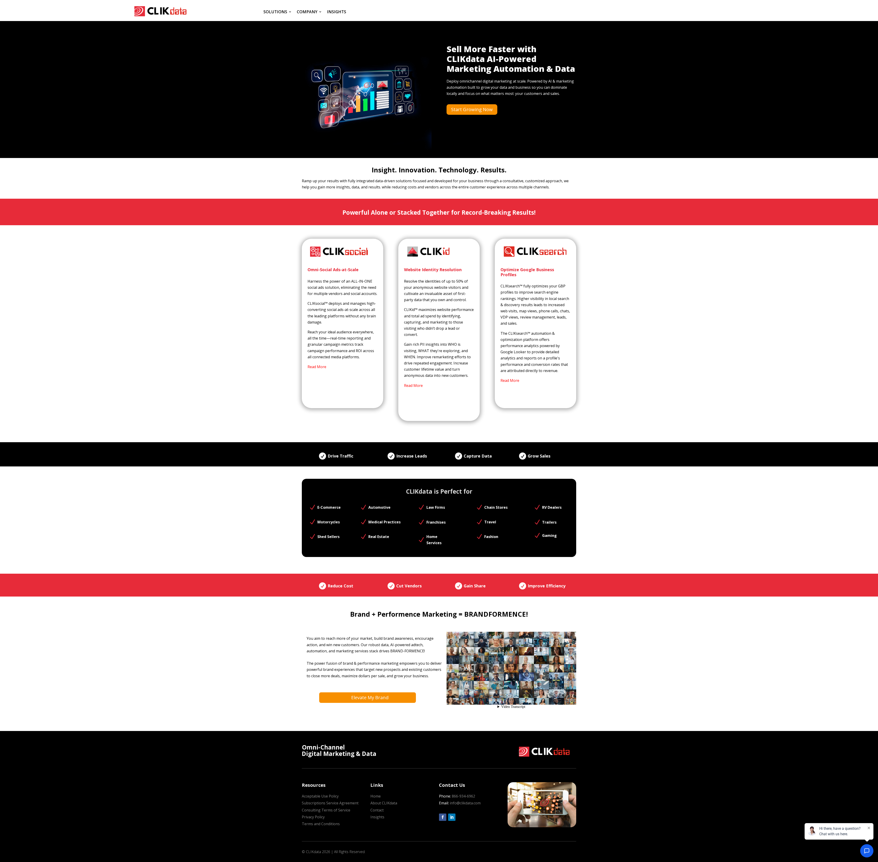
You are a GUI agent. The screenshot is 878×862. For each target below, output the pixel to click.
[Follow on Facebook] (442, 817)
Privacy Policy (313, 816)
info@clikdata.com (465, 803)
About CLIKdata (383, 803)
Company (307, 11)
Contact (377, 810)
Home (375, 796)
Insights (336, 11)
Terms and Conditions (321, 823)
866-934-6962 (463, 796)
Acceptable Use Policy (320, 796)
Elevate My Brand (369, 697)
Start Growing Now (472, 109)
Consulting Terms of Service (326, 810)
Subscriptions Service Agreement (330, 803)
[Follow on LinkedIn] (451, 817)
